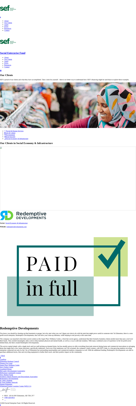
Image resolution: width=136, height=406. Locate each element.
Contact (6, 30)
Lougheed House (6, 369)
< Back (2, 356)
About (6, 21)
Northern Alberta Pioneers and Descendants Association (19, 377)
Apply (6, 25)
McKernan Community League (10, 373)
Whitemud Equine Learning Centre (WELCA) (15, 386)
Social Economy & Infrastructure (17, 223)
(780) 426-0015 (9, 397)
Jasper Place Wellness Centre (9, 365)
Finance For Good (6, 363)
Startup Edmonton (6, 384)
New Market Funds (6, 375)
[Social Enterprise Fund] (8, 15)
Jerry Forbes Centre (6, 367)
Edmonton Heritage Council (9, 361)
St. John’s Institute (6, 380)
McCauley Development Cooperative (12, 371)
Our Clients (8, 23)
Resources (7, 28)
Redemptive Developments (9, 378)
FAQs (6, 26)
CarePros (3, 359)
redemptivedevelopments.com (17, 227)
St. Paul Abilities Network (9, 382)
